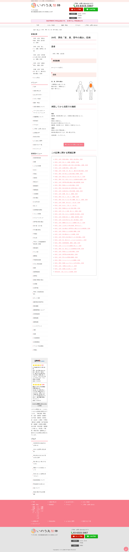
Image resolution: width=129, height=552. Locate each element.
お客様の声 (36, 132)
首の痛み (35, 197)
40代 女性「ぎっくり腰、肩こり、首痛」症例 (68, 211)
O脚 (34, 330)
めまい (35, 169)
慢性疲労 (35, 248)
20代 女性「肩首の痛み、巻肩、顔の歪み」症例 (69, 159)
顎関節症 (35, 189)
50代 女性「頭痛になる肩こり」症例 (65, 268)
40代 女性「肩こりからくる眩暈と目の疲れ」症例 (69, 214)
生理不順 (35, 288)
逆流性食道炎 (37, 157)
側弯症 (35, 275)
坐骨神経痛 (36, 314)
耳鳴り (35, 173)
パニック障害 (37, 213)
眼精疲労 (35, 185)
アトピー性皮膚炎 (38, 346)
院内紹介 (35, 120)
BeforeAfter (36, 136)
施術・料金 (64, 25)
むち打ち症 (36, 201)
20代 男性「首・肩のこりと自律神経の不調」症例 (69, 248)
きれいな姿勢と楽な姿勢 (39, 450)
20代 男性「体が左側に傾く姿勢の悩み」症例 (68, 188)
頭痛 (34, 161)
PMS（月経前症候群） (38, 293)
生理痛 (35, 284)
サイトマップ (37, 148)
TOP (38, 25)
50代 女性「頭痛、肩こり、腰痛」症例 (66, 193)
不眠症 (35, 233)
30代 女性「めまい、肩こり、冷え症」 (66, 205)
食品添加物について (39, 480)
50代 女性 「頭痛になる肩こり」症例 (66, 266)
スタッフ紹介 (51, 25)
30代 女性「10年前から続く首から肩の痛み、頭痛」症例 (71, 165)
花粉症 (35, 177)
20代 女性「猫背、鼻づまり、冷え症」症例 (67, 202)
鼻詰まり (35, 181)
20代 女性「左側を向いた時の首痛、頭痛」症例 (69, 191)
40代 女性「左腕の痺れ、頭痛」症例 (65, 168)
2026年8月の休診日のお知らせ (39, 444)
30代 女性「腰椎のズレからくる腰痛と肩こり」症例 (70, 222)
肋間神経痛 (36, 271)
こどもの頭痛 (37, 165)
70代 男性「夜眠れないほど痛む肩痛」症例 (67, 208)
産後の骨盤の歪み (38, 279)
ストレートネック (38, 217)
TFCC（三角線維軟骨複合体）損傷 (39, 243)
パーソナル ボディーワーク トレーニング (39, 111)
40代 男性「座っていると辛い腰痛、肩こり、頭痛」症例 (71, 199)
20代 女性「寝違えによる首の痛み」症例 (67, 251)
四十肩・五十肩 (37, 225)
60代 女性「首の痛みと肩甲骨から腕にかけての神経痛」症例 (72, 228)
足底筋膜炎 (36, 342)
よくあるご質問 (37, 140)
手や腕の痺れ (37, 229)
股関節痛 (35, 318)
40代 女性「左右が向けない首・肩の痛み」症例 (69, 219)
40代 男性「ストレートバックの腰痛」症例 (67, 260)
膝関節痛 (35, 322)
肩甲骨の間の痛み (38, 221)
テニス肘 (35, 251)
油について (36, 488)
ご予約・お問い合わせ (91, 25)
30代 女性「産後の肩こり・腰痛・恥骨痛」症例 (69, 217)
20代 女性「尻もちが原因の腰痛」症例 (66, 257)
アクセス (77, 25)
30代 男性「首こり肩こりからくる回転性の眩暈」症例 (70, 179)
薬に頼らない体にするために (39, 462)
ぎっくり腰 (36, 298)
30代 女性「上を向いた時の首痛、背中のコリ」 (69, 225)
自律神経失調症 (37, 209)
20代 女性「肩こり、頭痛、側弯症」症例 (67, 162)
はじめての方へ (37, 94)
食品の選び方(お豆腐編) (39, 493)
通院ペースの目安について (39, 469)
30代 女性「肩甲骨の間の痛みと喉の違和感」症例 (69, 182)
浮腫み (35, 350)
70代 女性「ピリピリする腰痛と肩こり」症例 (68, 245)
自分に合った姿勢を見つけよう (39, 475)
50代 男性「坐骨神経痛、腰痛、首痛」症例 (67, 243)
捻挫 (34, 334)
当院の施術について (39, 106)
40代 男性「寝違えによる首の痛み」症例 (67, 185)
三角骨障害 (36, 338)
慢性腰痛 (35, 306)
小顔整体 (35, 193)
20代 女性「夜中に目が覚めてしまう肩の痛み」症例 (70, 237)
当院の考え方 (37, 90)
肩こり (38, 29)
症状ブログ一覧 (37, 144)
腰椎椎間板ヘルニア (39, 310)
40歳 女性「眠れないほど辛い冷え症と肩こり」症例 (70, 176)
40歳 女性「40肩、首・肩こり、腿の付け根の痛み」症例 (71, 170)
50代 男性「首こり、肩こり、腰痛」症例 (67, 196)
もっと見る (36, 77)
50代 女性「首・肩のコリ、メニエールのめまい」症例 (70, 240)
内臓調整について (38, 116)
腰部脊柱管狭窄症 (38, 302)
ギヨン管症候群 (37, 264)
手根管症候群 (37, 260)
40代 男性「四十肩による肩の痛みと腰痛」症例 (69, 173)
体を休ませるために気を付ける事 (39, 456)
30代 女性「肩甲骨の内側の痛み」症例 (66, 254)
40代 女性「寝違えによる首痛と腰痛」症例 (67, 231)
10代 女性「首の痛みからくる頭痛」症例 (67, 234)
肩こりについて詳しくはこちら (74, 144)
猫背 (34, 268)
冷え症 (35, 237)
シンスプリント (37, 326)
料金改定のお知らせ (39, 484)
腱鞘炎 (35, 256)
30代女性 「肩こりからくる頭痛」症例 (66, 271)
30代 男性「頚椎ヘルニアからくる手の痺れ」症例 (69, 263)
